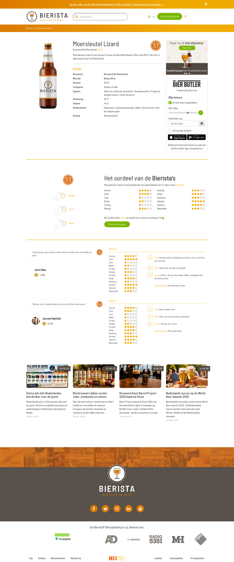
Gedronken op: (176, 118)
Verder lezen (32, 416)
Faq (31, 558)
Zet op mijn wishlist (182, 130)
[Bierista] (44, 17)
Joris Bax (40, 270)
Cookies (158, 558)
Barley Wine (110, 78)
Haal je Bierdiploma (169, 16)
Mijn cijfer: (173, 108)
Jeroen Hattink (51, 318)
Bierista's (179, 184)
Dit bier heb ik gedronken (185, 102)
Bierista (29, 28)
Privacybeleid (197, 558)
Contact (42, 558)
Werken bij (76, 558)
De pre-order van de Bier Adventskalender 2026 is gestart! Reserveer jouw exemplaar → (117, 4)
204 (100, 49)
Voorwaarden (176, 558)
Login (153, 16)
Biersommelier (58, 558)
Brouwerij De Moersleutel (116, 73)
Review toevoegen (117, 224)
